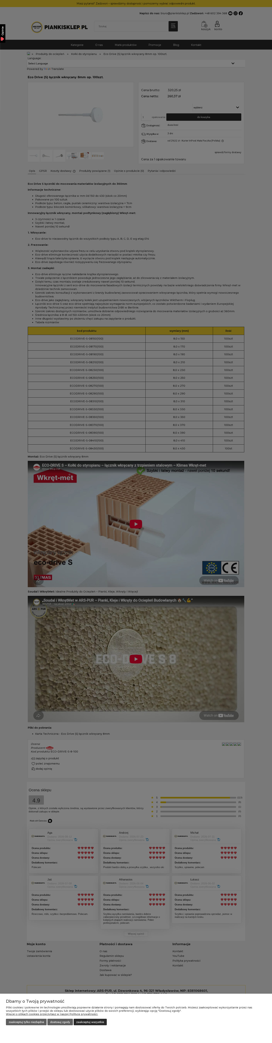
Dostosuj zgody (60, 1022)
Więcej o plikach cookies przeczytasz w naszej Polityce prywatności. (52, 1014)
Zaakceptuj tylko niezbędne (26, 1022)
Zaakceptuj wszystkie (90, 1022)
